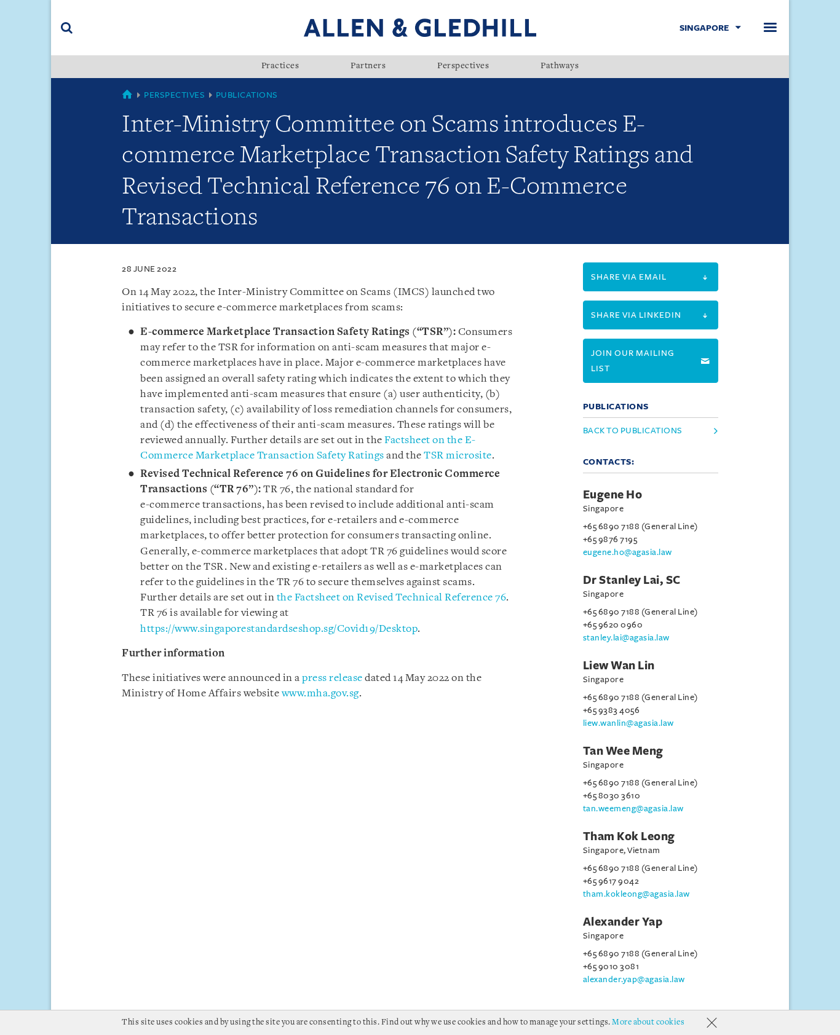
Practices (280, 66)
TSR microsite (458, 456)
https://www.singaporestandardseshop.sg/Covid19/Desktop (279, 629)
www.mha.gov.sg (320, 693)
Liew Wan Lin (619, 665)
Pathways (560, 66)
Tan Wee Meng (623, 751)
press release (332, 678)
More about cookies (648, 1022)
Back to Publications (633, 430)
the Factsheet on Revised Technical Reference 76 (392, 597)
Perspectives (463, 66)
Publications (247, 95)
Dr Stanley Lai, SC (632, 580)
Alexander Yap (623, 922)
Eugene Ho (613, 495)
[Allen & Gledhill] (420, 27)
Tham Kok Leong (629, 836)
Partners (368, 66)
